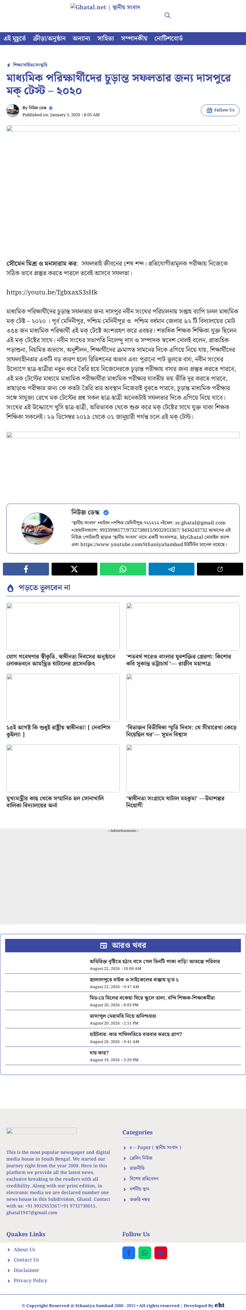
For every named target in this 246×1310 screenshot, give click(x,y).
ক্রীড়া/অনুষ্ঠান (49, 38)
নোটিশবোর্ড (168, 38)
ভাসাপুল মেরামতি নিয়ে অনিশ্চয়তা (123, 1016)
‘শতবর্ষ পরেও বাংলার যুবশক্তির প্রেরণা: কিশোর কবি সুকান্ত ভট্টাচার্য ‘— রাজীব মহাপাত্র (178, 660)
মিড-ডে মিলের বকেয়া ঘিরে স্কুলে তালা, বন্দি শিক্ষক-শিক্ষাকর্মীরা (152, 998)
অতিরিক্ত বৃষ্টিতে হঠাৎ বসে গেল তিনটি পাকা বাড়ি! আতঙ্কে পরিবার (155, 962)
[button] (167, 16)
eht (220, 1305)
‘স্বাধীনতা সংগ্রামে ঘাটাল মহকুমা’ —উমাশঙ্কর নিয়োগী (175, 802)
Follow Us (224, 110)
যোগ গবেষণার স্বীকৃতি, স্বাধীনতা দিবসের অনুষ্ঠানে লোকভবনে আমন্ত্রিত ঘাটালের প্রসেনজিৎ (60, 660)
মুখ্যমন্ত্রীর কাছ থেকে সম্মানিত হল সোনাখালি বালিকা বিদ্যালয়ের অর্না (55, 802)
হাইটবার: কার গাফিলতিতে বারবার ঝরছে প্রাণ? (136, 1035)
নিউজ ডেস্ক (37, 108)
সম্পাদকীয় (134, 38)
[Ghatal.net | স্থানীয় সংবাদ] (111, 16)
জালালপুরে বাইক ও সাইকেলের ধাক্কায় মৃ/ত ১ (134, 980)
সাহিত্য (105, 38)
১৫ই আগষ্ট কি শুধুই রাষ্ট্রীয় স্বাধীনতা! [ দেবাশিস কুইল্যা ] (58, 731)
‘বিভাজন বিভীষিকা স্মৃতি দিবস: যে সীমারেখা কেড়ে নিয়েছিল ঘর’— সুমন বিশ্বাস (181, 731)
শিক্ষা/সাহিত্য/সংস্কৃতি (30, 65)
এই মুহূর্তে (15, 38)
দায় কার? (99, 1053)
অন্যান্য (81, 38)
